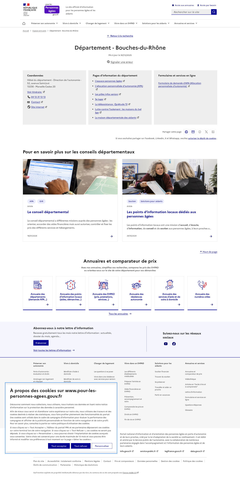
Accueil (24, 23)
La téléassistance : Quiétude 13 (111, 104)
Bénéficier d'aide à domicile (71, 372)
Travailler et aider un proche (163, 388)
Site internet (37, 106)
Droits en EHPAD (131, 414)
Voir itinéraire (34, 91)
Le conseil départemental (48, 211)
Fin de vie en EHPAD (132, 419)
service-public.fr (148, 451)
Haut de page (210, 251)
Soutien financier (162, 371)
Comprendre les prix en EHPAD (134, 407)
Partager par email (193, 132)
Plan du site (38, 461)
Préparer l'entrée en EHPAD (132, 382)
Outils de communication (45, 465)
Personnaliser (102, 445)
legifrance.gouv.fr (173, 451)
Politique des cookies (193, 461)
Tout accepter (59, 445)
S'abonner (41, 342)
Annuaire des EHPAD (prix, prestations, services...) (103, 296)
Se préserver (160, 382)
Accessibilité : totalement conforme (64, 461)
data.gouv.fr (196, 451)
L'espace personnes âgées (108, 80)
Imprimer (186, 132)
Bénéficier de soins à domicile (72, 380)
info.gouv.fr (125, 451)
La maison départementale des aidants (115, 117)
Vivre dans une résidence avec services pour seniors (104, 377)
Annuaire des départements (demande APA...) (38, 296)
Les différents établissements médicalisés (130, 373)
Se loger (99, 99)
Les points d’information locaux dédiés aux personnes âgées (161, 213)
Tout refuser (80, 445)
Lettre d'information (193, 392)
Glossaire (188, 410)
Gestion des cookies (170, 461)
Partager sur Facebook (199, 132)
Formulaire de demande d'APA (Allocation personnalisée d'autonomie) (179, 85)
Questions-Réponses (193, 405)
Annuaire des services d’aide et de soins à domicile (169, 296)
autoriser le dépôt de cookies (202, 138)
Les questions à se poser (103, 371)
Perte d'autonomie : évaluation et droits (41, 372)
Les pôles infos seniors (106, 94)
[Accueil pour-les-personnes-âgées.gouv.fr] (52, 9)
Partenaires (65, 465)
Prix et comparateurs (124, 461)
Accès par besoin (208, 5)
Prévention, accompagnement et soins (133, 399)
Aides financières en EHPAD (132, 390)
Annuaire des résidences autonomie (136, 296)
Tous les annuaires (118, 313)
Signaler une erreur (122, 62)
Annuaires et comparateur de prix (193, 372)
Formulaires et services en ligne (195, 398)
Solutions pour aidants (151, 201)
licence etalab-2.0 (130, 473)
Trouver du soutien (162, 376)
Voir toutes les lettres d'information (52, 350)
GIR (41, 201)
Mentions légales (92, 461)
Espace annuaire (39, 30)
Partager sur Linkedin (213, 132)
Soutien (132, 201)
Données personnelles (147, 461)
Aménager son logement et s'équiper (43, 380)
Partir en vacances (162, 395)
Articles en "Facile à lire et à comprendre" (195, 385)
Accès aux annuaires (184, 5)
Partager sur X (206, 132)
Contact (35, 101)
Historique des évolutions (86, 465)
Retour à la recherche (121, 35)
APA (32, 201)
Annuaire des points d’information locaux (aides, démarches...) (71, 296)
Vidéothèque (190, 379)
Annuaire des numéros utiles (202, 295)
